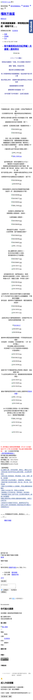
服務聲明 (19, 675)
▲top (2, 577)
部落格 (6, 36)
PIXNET (8, 673)
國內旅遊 (14, 572)
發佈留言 (3, 592)
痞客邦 (11, 567)
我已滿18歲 (4, 696)
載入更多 (3, 581)
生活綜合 (15, 30)
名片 (5, 38)
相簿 (5, 34)
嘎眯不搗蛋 (8, 13)
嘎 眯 (2, 557)
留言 (14, 567)
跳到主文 (3, 18)
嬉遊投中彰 (15, 574)
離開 (10, 696)
